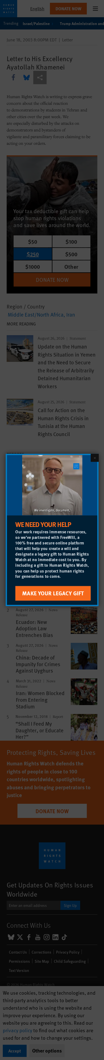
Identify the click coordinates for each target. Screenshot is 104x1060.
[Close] (94, 458)
